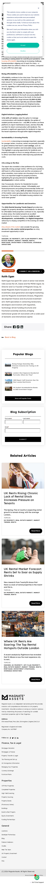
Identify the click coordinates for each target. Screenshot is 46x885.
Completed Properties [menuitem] (8, 789)
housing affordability (9, 61)
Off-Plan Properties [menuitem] (8, 786)
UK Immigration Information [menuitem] (10, 763)
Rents (31, 240)
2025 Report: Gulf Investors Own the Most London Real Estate (26, 381)
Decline (23, 51)
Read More (35, 531)
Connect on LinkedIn (30, 271)
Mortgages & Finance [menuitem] (8, 752)
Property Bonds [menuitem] (6, 801)
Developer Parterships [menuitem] (8, 834)
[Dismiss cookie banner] (38, 8)
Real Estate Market (24, 520)
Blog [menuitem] (3, 838)
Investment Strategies (21, 242)
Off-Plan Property (29, 238)
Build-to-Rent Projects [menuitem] (8, 812)
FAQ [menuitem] (3, 861)
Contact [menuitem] (4, 857)
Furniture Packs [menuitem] (7, 774)
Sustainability (6, 141)
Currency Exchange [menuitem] (8, 770)
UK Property (14, 238)
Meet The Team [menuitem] (6, 849)
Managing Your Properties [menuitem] (10, 767)
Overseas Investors (13, 671)
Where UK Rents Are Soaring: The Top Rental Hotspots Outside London (21, 645)
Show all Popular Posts (23, 398)
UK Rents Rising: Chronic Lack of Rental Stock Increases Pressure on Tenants (21, 498)
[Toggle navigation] (42, 3)
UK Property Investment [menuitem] (9, 853)
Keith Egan (8, 276)
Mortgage (6, 242)
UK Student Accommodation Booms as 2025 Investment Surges (25, 388)
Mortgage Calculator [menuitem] (8, 748)
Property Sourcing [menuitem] (7, 797)
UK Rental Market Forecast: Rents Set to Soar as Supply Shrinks (23, 572)
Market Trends (21, 240)
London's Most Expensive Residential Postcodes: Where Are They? (26, 374)
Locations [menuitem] (5, 831)
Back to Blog (10, 337)
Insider (5, 238)
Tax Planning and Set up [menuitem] (9, 759)
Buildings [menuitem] (4, 808)
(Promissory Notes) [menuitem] (8, 804)
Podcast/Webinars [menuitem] (7, 842)
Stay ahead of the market (11, 227)
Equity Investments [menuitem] (8, 816)
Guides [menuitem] (4, 846)
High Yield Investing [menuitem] (8, 793)
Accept (23, 45)
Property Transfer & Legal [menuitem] (10, 755)
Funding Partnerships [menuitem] (8, 819)
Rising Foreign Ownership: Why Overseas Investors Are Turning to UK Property (25, 366)
